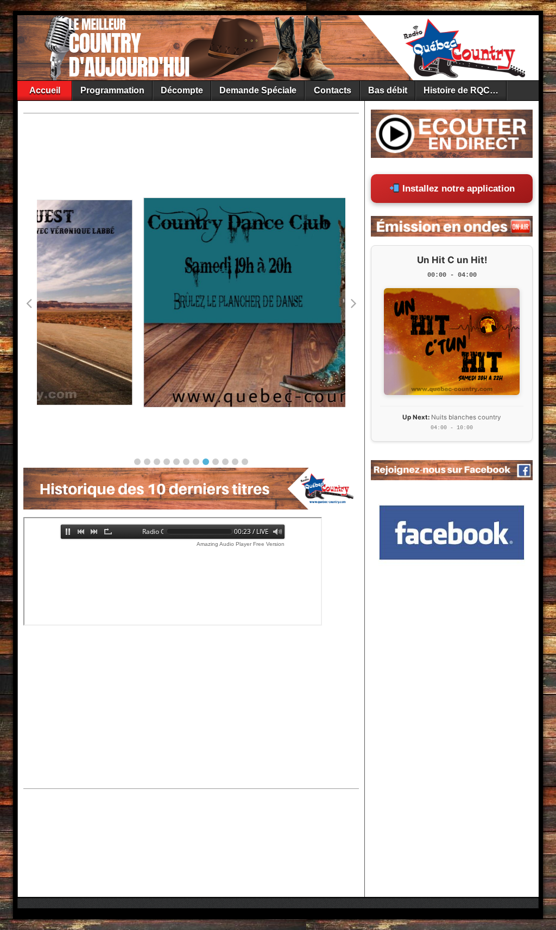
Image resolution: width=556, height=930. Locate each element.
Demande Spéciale (257, 90)
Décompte (182, 90)
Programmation (112, 90)
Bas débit (387, 90)
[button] (137, 461)
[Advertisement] (180, 142)
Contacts (332, 90)
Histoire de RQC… (461, 90)
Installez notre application (457, 188)
